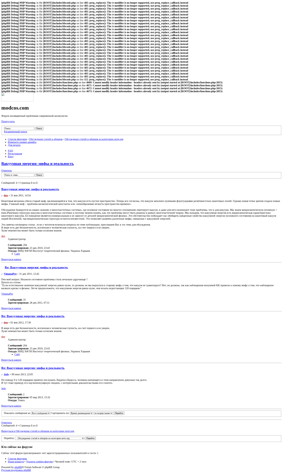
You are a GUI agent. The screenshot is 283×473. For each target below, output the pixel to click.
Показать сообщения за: (17, 413)
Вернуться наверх (11, 259)
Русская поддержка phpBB (16, 470)
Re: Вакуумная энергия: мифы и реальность (36, 267)
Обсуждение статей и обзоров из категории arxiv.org (94, 139)
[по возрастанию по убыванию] (109, 413)
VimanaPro (10, 273)
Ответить (6, 170)
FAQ (10, 150)
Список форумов (17, 139)
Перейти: (9, 438)
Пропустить (8, 121)
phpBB (18, 467)
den (6, 195)
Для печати (14, 145)
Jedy (6, 374)
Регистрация (15, 153)
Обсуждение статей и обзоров (46, 139)
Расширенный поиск (15, 131)
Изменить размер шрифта (22, 142)
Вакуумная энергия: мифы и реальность (37, 163)
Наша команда (16, 461)
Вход (10, 156)
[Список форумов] (17, 100)
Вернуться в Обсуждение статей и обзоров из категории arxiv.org (37, 431)
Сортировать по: (60, 413)
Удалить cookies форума (39, 461)
